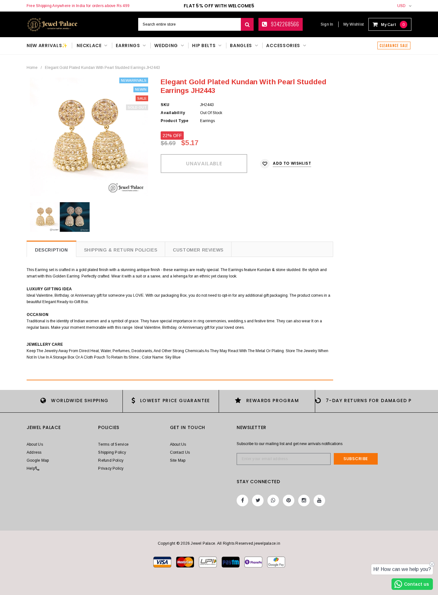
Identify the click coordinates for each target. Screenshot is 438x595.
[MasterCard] (208, 561)
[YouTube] (319, 500)
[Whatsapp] (273, 500)
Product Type (174, 121)
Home (32, 67)
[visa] (163, 561)
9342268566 (284, 24)
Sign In (327, 24)
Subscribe (355, 459)
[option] (89, 137)
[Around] (276, 561)
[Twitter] (258, 500)
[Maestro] (231, 561)
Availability (173, 113)
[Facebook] (242, 500)
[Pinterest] (288, 500)
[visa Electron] (185, 561)
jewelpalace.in (267, 543)
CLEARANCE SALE (394, 45)
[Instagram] (304, 500)
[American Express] (254, 561)
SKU (165, 105)
